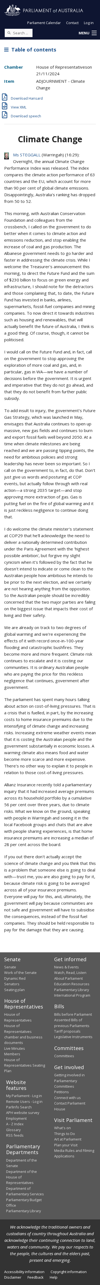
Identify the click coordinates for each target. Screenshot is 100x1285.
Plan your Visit (66, 1144)
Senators (11, 983)
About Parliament (68, 978)
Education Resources (71, 983)
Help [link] (54, 1277)
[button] (87, 33)
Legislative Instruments (73, 1036)
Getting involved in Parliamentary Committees (69, 1080)
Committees (64, 1055)
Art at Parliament (67, 1139)
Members (12, 1053)
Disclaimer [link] (12, 1277)
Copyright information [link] (69, 1271)
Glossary (13, 1129)
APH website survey (22, 1112)
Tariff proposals (67, 1031)
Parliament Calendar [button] (44, 22)
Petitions (61, 1091)
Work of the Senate (20, 972)
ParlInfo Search (19, 1107)
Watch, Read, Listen (70, 972)
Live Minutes (14, 1048)
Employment (16, 1118)
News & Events (66, 967)
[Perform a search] (9, 33)
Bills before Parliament (73, 1014)
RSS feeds (15, 1135)
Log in (89, 22)
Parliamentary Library (71, 989)
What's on (62, 1127)
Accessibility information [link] (24, 1271)
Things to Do (64, 1133)
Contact (72, 22)
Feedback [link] (36, 1277)
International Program (72, 995)
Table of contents (32, 49)
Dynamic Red (15, 978)
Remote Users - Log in (24, 1101)
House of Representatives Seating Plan (24, 1065)
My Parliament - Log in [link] (24, 1095)
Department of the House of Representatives (21, 1177)
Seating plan (14, 989)
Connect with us (67, 1097)
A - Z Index (15, 1123)
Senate (10, 967)
